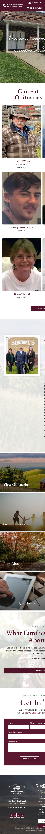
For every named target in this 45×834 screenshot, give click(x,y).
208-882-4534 (19, 807)
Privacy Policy (30, 831)
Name (11, 723)
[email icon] (22, 816)
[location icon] (18, 816)
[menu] (42, 11)
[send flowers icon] (15, 816)
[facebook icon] (11, 816)
